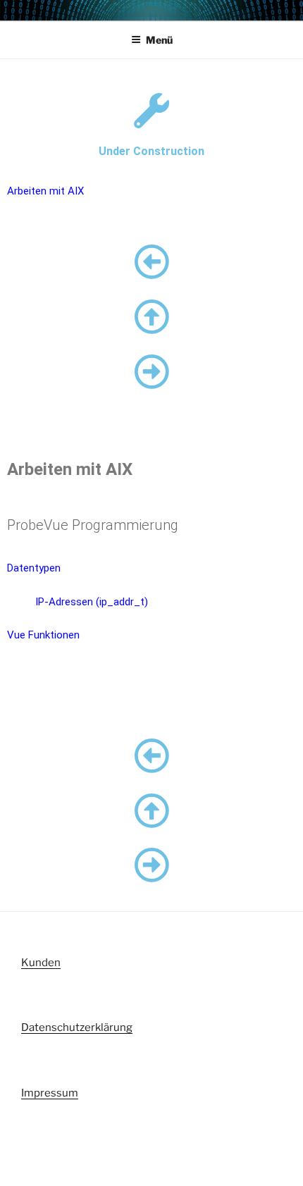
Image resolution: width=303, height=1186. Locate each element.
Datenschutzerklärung (76, 1027)
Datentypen (34, 568)
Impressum (49, 1093)
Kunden (41, 962)
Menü (159, 40)
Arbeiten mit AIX (45, 191)
